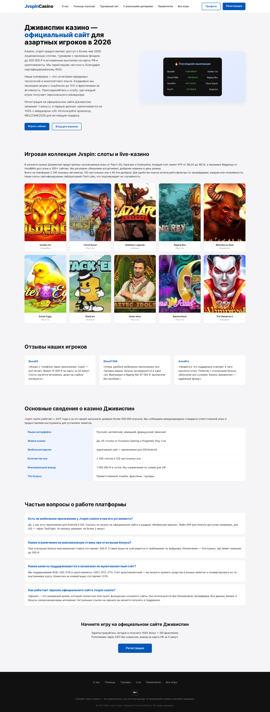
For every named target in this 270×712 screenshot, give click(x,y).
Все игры (183, 6)
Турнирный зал (109, 6)
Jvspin (39, 6)
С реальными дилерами (138, 6)
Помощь (110, 682)
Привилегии (165, 6)
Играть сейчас (37, 126)
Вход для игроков (67, 126)
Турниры (125, 682)
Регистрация (234, 5)
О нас (65, 6)
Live (138, 682)
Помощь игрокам (84, 6)
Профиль (211, 6)
